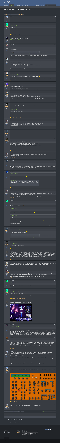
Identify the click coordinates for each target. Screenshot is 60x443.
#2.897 (55, 200)
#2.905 (55, 301)
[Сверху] (54, 438)
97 (13, 14)
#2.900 (55, 251)
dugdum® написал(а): (14, 121)
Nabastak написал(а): (14, 162)
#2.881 (55, 16)
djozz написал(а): (13, 282)
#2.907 (55, 337)
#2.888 (55, 92)
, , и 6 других (16, 401)
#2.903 (55, 280)
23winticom (18, 432)
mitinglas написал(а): (14, 74)
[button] (20, 5)
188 (19, 14)
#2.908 (55, 351)
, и (14, 259)
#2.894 (55, 160)
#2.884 (55, 44)
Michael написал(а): (14, 25)
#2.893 (55, 153)
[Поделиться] (53, 16)
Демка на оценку (13, 180)
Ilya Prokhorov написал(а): (15, 46)
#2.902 (55, 270)
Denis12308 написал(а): (14, 291)
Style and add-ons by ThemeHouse (9, 440)
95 (10, 14)
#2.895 (55, 171)
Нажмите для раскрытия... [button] (33, 53)
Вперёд (22, 14)
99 (16, 14)
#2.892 (55, 138)
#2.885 (55, 58)
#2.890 (55, 120)
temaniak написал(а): (14, 84)
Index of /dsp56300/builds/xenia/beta (16, 39)
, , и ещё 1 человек (17, 117)
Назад (6, 14)
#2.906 (55, 324)
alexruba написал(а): (14, 173)
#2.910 (55, 404)
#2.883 (55, 37)
